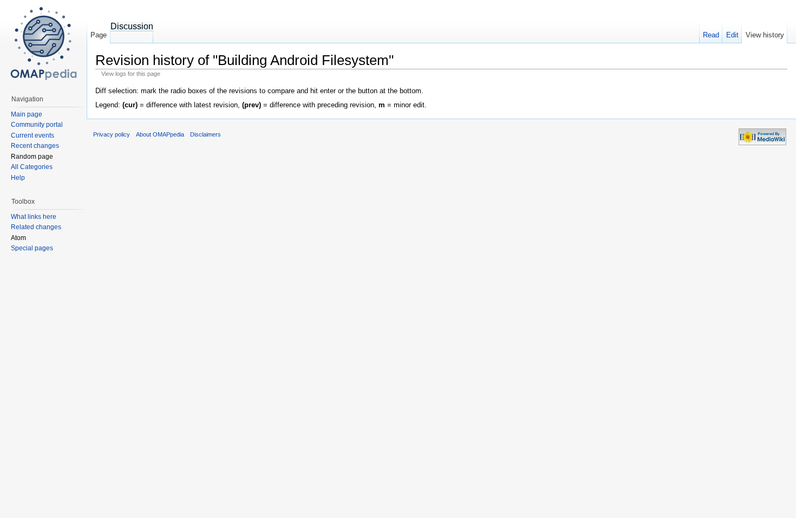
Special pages (32, 248)
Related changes (36, 227)
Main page (26, 114)
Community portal (37, 124)
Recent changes (35, 146)
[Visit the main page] (43, 43)
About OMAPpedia (160, 134)
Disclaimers (205, 134)
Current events (32, 135)
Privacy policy (111, 134)
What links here (33, 217)
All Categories (32, 167)
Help (18, 178)
